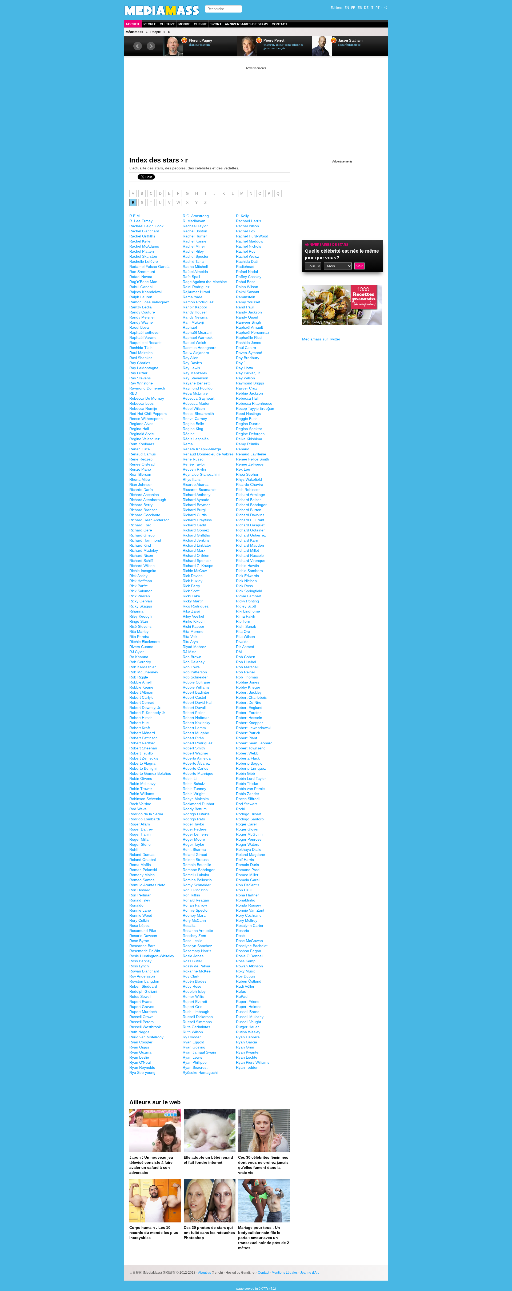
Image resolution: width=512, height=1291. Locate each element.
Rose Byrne (139, 941)
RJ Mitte (190, 652)
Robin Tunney (194, 788)
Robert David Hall (197, 702)
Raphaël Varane (143, 337)
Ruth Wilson (193, 1032)
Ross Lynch (139, 966)
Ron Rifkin (191, 895)
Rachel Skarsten (143, 256)
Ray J (241, 363)
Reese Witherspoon (146, 418)
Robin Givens (140, 778)
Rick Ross (244, 586)
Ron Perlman (140, 895)
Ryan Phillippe (195, 1062)
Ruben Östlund (248, 981)
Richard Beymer (196, 505)
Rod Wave (138, 809)
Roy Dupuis (245, 976)
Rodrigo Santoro (250, 819)
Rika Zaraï (191, 611)
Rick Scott (191, 591)
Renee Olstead (142, 464)
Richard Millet (247, 550)
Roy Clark (191, 976)
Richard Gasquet (250, 525)
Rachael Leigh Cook (146, 226)
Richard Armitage (250, 494)
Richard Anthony (196, 494)
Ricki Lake (191, 596)
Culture (167, 24)
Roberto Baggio (249, 763)
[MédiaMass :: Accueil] (161, 10)
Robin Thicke (247, 783)
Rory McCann (194, 920)
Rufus (241, 991)
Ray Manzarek (195, 373)
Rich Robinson (248, 489)
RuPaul (242, 996)
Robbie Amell (140, 682)
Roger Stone (140, 844)
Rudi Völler (245, 986)
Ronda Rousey (248, 905)
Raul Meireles (141, 353)
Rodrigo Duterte (196, 814)
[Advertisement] (256, 108)
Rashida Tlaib (141, 347)
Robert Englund (249, 707)
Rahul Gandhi (141, 287)
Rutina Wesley (248, 1032)
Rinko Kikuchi (194, 621)
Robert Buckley (249, 692)
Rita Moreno (193, 631)
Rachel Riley (193, 251)
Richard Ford (140, 525)
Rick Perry (191, 586)
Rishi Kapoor (193, 626)
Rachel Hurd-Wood (252, 236)
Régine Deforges (250, 434)
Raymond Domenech (147, 388)
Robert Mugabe (196, 733)
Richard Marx (194, 550)
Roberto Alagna (142, 763)
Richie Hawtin (247, 565)
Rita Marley (139, 631)
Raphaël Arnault (249, 327)
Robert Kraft (139, 728)
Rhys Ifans (192, 479)
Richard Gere (140, 530)
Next (151, 46)
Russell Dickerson (198, 1017)
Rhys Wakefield (249, 479)
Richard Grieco (142, 535)
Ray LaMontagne (143, 368)
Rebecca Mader (196, 403)
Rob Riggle (138, 677)
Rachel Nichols (248, 246)
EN (347, 8)
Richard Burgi (194, 510)
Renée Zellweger (250, 464)
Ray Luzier (138, 373)
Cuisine (200, 24)
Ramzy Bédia (140, 307)
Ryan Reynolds (142, 1067)
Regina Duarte (248, 424)
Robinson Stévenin (145, 799)
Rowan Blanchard (144, 971)
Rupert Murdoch (143, 1012)
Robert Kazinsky (196, 723)
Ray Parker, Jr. (248, 373)
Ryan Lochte (246, 1057)
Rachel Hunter (195, 236)
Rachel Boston (195, 231)
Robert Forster (248, 712)
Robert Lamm (194, 728)
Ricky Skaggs (140, 606)
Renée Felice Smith (252, 459)
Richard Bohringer (251, 505)
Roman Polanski (143, 870)
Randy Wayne (141, 322)
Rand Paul (245, 307)
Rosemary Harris (197, 951)
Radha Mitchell (195, 266)
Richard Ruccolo (250, 555)
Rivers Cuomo (141, 647)
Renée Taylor (194, 464)
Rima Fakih (245, 616)
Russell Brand (247, 1012)
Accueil (133, 24)
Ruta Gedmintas (196, 1027)
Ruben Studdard (143, 986)
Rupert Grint (193, 1006)
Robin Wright (194, 794)
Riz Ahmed (245, 647)
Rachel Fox (245, 231)
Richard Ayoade (196, 500)
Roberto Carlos (195, 768)
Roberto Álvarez (196, 763)
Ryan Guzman (141, 1052)
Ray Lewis (191, 368)
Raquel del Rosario (145, 342)
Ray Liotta (244, 368)
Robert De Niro (248, 702)
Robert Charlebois (251, 697)
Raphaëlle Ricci (249, 337)
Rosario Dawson (143, 936)
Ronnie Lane (140, 910)
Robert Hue (139, 723)
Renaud (242, 449)
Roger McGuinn (249, 834)
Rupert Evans (140, 1001)
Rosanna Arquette (198, 930)
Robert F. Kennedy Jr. (147, 712)
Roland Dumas (141, 854)
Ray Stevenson (195, 378)
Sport (215, 24)
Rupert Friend (247, 1001)
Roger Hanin (140, 834)
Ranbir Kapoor (195, 307)
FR (353, 8)
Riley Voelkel (193, 616)
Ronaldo (136, 905)
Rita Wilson (245, 636)
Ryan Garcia (246, 1042)
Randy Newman (196, 317)
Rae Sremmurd (142, 271)
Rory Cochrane (249, 915)
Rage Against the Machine (205, 282)
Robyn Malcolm (196, 799)
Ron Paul (243, 890)
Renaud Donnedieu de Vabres (208, 454)
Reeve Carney (195, 418)
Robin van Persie (250, 788)
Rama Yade (192, 297)
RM (239, 652)
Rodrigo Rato (194, 819)
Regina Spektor (249, 429)
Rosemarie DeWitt (144, 951)
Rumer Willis (193, 996)
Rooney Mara (194, 915)
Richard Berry (141, 505)
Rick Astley (138, 576)
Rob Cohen (245, 657)
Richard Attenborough (147, 500)
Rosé (240, 936)
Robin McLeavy (142, 783)
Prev (137, 46)
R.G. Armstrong (196, 216)
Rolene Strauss (196, 859)
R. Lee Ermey (141, 221)
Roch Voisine (140, 804)
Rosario (242, 930)
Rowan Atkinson (249, 966)
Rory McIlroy (246, 920)
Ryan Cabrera (248, 1037)
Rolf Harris (245, 859)
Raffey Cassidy (248, 277)
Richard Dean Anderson (149, 520)
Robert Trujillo (141, 753)
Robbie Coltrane (196, 682)
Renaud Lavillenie (251, 454)
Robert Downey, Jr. (145, 707)
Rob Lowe (191, 667)
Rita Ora (243, 631)
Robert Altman (141, 692)
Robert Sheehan (143, 748)
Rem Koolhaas (141, 444)
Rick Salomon (141, 591)
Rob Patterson (195, 672)
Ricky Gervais (141, 601)
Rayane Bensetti (196, 383)
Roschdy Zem (194, 936)
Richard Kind (140, 545)
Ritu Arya (190, 641)
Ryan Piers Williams (252, 1062)
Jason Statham (350, 40)
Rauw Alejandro (196, 353)
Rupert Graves (141, 1006)
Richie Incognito (142, 571)
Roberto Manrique (198, 773)
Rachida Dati (247, 261)
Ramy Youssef (248, 302)
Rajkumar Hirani (196, 292)
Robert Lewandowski (253, 728)
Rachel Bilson (247, 226)
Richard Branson (143, 510)
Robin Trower (140, 788)
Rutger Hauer (247, 1027)
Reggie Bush (247, 418)
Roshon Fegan (248, 951)
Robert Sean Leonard (254, 743)
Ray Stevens (140, 378)
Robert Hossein (249, 718)
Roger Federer (195, 829)
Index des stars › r (158, 160)
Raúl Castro (246, 347)
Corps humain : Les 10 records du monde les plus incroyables (153, 1232)
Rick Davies (192, 576)
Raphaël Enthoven (145, 332)
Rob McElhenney (143, 672)
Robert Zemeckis (143, 758)
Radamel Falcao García (149, 266)
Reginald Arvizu (142, 434)
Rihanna (136, 611)
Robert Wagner (195, 753)
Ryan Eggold (193, 1042)
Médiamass (134, 32)
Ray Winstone (141, 383)
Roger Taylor (193, 824)
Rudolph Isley (194, 991)
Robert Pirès (193, 738)
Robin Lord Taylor (251, 778)
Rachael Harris (248, 221)
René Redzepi (141, 459)
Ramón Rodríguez (198, 302)
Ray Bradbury (247, 358)
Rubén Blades (194, 981)
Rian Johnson (141, 484)
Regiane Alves (141, 424)
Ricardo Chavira (249, 484)
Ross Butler (192, 961)
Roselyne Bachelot (251, 946)
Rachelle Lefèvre (143, 261)
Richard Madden (250, 545)
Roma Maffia (140, 865)
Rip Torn (243, 621)
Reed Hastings (248, 413)
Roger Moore (194, 839)
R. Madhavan (194, 221)
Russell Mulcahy (249, 1017)
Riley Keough (140, 616)
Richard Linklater (197, 545)
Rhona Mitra (139, 479)
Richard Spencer (197, 560)
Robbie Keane (141, 687)
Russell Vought (248, 1022)
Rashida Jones (248, 342)
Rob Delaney (194, 662)
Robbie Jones (247, 682)
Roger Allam (139, 824)
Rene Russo (193, 459)
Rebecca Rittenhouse (254, 403)
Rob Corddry (140, 662)
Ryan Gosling (194, 1047)
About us (204, 1272)
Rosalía (189, 925)
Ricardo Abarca (196, 484)
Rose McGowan (249, 941)
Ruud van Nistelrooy (146, 1037)
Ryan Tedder (247, 1067)
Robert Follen (194, 712)
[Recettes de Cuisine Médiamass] (342, 329)
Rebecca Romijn (143, 408)
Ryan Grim (245, 1047)
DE (366, 8)
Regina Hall (139, 429)
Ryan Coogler (141, 1042)
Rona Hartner (247, 895)
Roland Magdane (250, 854)
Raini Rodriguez (196, 287)
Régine (189, 434)
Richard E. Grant (250, 520)
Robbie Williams (196, 687)
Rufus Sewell (140, 996)
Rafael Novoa (140, 277)
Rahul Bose (245, 282)
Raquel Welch (194, 342)
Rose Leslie (192, 941)
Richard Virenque (250, 560)
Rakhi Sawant (247, 292)
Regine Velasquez (144, 439)
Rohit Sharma (194, 849)
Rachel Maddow (249, 241)
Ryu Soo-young (142, 1072)
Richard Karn (247, 540)
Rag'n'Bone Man (143, 282)
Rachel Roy (245, 251)
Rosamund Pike (142, 930)
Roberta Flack (248, 758)
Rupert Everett (195, 1001)
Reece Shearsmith (198, 413)
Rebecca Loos (141, 403)
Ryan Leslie (139, 1057)
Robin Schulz (194, 783)
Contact (279, 24)
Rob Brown (192, 657)
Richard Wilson (142, 565)
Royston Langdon (144, 981)
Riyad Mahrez (194, 647)
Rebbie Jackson (249, 393)
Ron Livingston (195, 890)
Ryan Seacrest (195, 1067)
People (149, 24)
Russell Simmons (197, 1022)
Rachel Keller (140, 241)
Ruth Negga (139, 1032)
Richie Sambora (249, 571)
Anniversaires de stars (246, 24)
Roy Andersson (142, 976)
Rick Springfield (249, 591)
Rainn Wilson (247, 287)
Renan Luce (139, 449)
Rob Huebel (246, 662)
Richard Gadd (194, 525)
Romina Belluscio (197, 880)
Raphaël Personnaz (252, 332)
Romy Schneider (197, 885)
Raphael (190, 327)
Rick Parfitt (138, 586)
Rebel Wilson (194, 408)
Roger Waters (247, 844)
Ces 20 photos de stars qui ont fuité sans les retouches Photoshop (209, 1232)
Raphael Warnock (198, 337)
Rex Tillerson (140, 474)
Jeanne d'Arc (309, 1272)
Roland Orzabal (142, 859)
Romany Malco (142, 875)
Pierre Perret (273, 40)
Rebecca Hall (247, 398)
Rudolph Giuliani (143, 991)
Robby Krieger (248, 687)
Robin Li (190, 778)
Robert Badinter (196, 692)
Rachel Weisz (247, 256)
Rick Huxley (192, 581)
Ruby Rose (192, 986)
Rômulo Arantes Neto (147, 885)
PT (377, 8)
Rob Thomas (247, 677)
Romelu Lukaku (196, 875)
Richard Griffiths (196, 535)
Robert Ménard (142, 733)
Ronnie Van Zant (250, 910)
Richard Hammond (145, 540)
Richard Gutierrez (251, 535)
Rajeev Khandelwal (145, 292)
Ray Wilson (245, 378)
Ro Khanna (138, 657)
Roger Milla (139, 839)
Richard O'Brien (196, 555)
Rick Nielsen (246, 581)
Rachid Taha (193, 261)
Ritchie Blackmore (144, 641)
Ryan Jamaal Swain (199, 1052)
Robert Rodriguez (198, 743)
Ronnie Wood (140, 915)
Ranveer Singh (248, 322)
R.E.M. (135, 216)
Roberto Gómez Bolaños (150, 773)
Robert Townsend (251, 748)
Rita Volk (190, 636)
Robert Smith (194, 748)
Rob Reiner (245, 672)
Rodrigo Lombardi (144, 819)
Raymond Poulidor (198, 388)
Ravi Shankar (140, 358)
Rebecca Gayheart (198, 398)
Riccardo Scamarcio (200, 489)
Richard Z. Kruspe (198, 565)
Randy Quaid (247, 317)
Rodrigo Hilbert (248, 814)
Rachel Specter (196, 256)
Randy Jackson (249, 312)
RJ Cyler (136, 652)
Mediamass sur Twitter (321, 339)
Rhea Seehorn (248, 474)
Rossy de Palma (196, 966)
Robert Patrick (248, 733)
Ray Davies (192, 363)
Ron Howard (139, 890)
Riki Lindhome (248, 611)
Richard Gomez (196, 530)
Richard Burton (248, 510)
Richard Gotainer (250, 530)
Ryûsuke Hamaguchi (200, 1072)
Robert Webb (247, 753)
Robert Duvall (194, 707)
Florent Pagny (200, 40)
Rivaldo (242, 641)
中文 (385, 8)
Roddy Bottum (195, 809)
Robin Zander (247, 794)
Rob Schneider (195, 677)
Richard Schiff (141, 560)
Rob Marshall (247, 667)
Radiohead (245, 266)
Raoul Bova (139, 327)
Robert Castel (194, 697)
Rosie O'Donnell (249, 956)
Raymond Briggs (250, 383)
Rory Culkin (139, 920)
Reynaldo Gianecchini (201, 474)
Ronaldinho (245, 900)
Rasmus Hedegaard (200, 347)
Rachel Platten (141, 251)
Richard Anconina (144, 494)
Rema (188, 444)
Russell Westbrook (145, 1027)
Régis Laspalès (196, 439)
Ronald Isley (139, 900)
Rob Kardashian (143, 667)
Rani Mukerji (193, 322)
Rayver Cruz (246, 388)
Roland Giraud (195, 854)
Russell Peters (141, 1022)
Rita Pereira (139, 636)
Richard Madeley (143, 550)
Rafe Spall (191, 277)
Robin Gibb (245, 773)
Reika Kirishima (249, 439)
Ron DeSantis (247, 885)
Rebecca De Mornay (146, 398)
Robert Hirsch (141, 718)
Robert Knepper (249, 723)
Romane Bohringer (199, 870)
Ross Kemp (245, 961)
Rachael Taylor (195, 226)
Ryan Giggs (139, 1047)
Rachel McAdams (144, 246)
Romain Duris (247, 865)
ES (360, 8)
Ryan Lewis (192, 1057)
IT (372, 8)
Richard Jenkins (196, 540)
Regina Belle (193, 424)
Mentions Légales (285, 1272)
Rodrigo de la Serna (146, 814)
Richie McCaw (195, 571)
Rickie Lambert (248, 596)
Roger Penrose (249, 839)
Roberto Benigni (143, 768)
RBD (133, 393)
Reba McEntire (195, 393)
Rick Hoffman (140, 581)
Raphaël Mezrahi (197, 332)
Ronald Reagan (196, 900)
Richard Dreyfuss (197, 520)
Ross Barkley (140, 961)
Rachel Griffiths (142, 236)
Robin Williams (141, 794)
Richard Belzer (248, 500)
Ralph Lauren (140, 297)
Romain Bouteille (197, 865)
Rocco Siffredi (247, 799)
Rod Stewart (246, 804)
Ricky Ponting (247, 601)
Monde (184, 24)
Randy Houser (195, 312)
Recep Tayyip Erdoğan (255, 408)
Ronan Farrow (195, 905)
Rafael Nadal (247, 271)
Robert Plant (246, 738)
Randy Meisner (142, 317)
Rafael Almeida (195, 271)
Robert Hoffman (196, 718)
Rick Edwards (247, 576)
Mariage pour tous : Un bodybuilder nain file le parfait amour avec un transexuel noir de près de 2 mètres (263, 1237)
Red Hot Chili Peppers (148, 413)
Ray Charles (139, 363)
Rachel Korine (194, 241)
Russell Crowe (141, 1017)
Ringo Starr (139, 621)
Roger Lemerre (196, 834)
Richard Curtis (195, 515)
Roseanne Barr (142, 946)
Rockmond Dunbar (198, 804)
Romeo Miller (247, 875)
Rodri (240, 809)
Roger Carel (246, 824)
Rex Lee (243, 469)
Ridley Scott (246, 606)
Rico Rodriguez (196, 606)
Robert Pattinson (143, 738)
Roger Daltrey (141, 829)
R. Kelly (242, 216)
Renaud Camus (142, 454)
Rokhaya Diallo (248, 849)
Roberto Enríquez (251, 768)
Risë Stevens (140, 626)
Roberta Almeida (197, 758)
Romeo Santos (141, 880)
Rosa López (139, 925)
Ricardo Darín (141, 489)
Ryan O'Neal (140, 1062)
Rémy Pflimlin (247, 444)
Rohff (133, 849)
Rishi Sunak (246, 626)
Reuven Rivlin (194, 469)
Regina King (193, 429)
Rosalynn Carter (249, 925)
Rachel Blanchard (144, 231)
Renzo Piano (140, 469)
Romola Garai (247, 880)
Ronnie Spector (196, 910)
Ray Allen (190, 358)
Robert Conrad (141, 702)
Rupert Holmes (248, 1006)
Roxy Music (245, 971)
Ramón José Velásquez (149, 302)
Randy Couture (142, 312)
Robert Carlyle (141, 697)
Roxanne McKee (197, 971)
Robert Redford (142, 743)
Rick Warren (139, 596)
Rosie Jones (193, 956)
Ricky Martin (193, 601)
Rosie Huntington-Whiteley (151, 956)
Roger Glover (247, 829)
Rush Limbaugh (196, 1012)
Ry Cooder (192, 1037)
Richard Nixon (141, 555)
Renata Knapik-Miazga (202, 449)
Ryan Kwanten (248, 1052)
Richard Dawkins (250, 515)
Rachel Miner (194, 246)
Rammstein (245, 297)
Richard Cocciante (144, 515)
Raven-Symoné (249, 353)
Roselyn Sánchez (197, 946)
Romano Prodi (248, 870)
